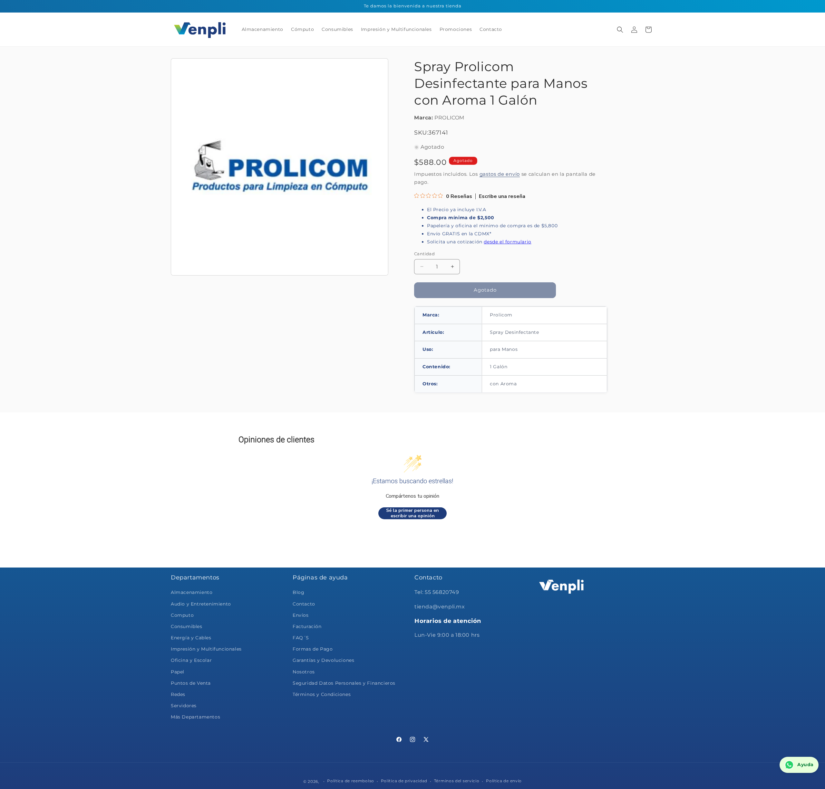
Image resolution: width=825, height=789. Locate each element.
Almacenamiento (191, 592)
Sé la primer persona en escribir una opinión (412, 513)
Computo (182, 615)
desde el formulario (507, 242)
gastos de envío (500, 174)
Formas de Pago (313, 649)
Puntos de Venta (191, 683)
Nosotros (304, 672)
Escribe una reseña (502, 196)
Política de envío (504, 780)
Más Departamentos (195, 717)
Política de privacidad (404, 780)
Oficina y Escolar (191, 660)
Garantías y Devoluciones (323, 660)
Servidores (184, 706)
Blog (298, 592)
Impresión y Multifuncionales (206, 649)
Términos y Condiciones (322, 694)
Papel (177, 672)
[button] (620, 30)
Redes (178, 694)
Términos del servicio (457, 780)
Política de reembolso (350, 780)
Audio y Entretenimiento (201, 604)
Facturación (307, 626)
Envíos (301, 615)
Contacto (304, 604)
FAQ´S (301, 638)
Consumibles (186, 626)
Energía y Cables (191, 638)
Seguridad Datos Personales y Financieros (344, 683)
